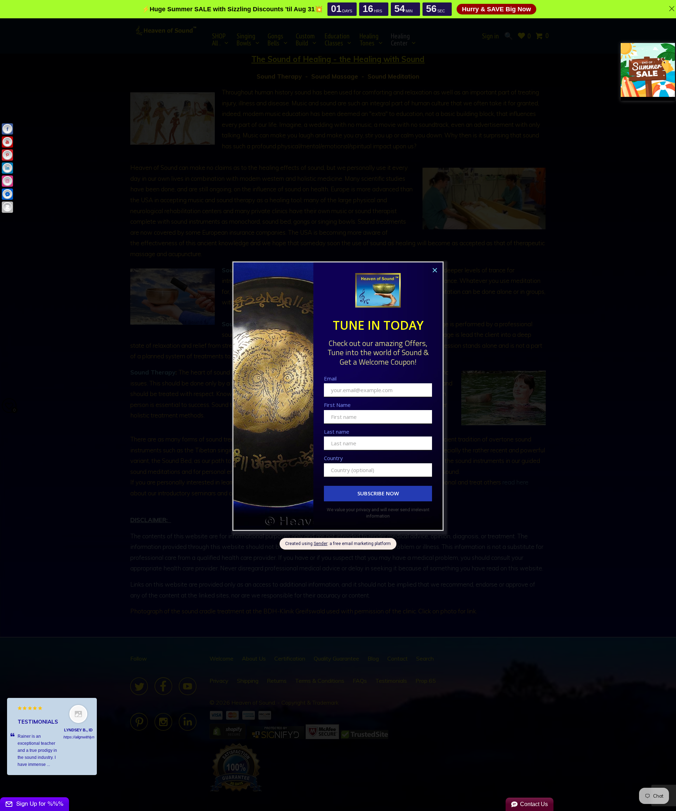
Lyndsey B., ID (78, 730)
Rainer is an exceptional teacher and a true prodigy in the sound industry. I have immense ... (37, 750)
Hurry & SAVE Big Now (496, 9)
